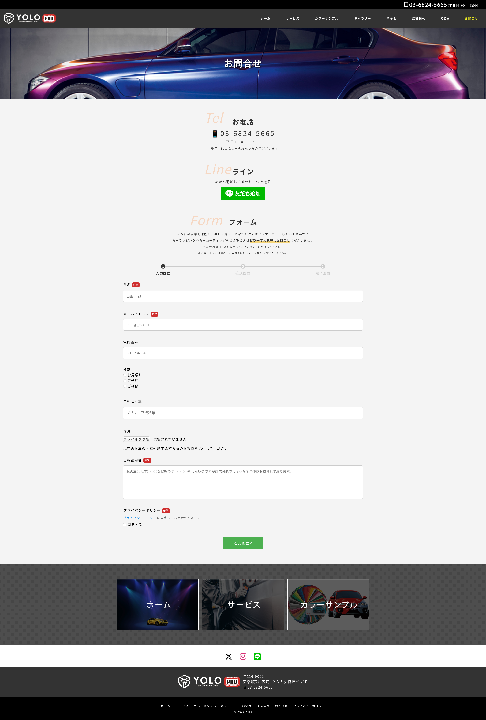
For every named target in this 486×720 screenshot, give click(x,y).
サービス (182, 706)
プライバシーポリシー (140, 517)
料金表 (247, 706)
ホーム (165, 706)
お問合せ (281, 706)
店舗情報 (263, 706)
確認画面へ (244, 542)
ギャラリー (229, 706)
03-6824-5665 (247, 133)
